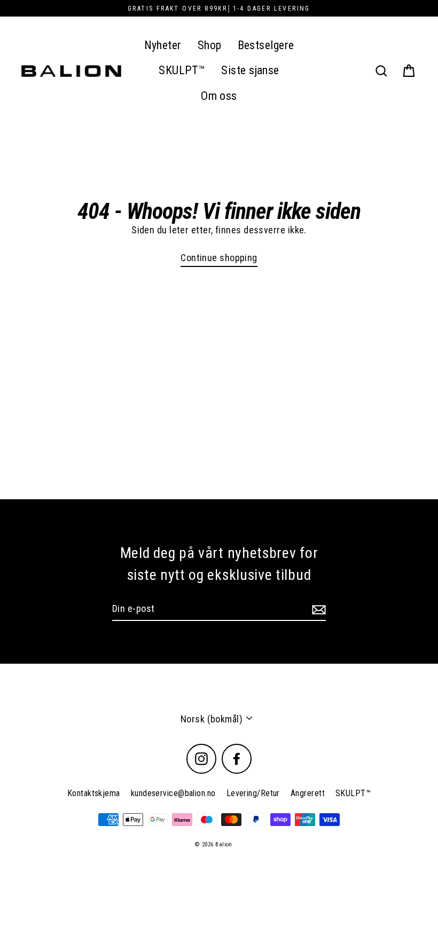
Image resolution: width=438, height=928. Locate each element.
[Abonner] (317, 609)
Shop (210, 45)
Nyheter (163, 45)
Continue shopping (219, 257)
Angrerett (308, 793)
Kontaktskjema (93, 793)
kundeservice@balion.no (173, 793)
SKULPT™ (182, 70)
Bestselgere (266, 45)
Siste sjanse (250, 70)
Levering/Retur (253, 793)
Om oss (219, 96)
